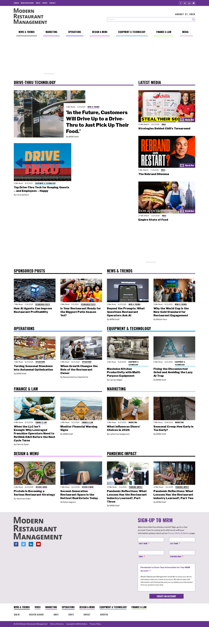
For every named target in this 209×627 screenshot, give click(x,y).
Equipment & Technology (45, 183)
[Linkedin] (189, 3)
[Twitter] (185, 3)
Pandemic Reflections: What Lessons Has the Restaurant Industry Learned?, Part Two (173, 494)
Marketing (133, 422)
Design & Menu (41, 487)
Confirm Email (176, 556)
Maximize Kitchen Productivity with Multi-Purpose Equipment (124, 372)
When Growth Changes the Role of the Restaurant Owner (79, 369)
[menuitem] (16, 3)
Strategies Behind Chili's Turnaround (164, 128)
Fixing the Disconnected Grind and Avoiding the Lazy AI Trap (173, 372)
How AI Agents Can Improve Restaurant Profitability (33, 310)
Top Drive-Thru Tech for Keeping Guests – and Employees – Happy (41, 189)
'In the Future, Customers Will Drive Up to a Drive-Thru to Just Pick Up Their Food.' (97, 121)
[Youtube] (193, 3)
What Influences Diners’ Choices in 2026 (123, 428)
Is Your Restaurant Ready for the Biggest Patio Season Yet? (80, 312)
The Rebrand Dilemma (153, 174)
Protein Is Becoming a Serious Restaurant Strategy (34, 492)
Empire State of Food (153, 219)
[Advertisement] (104, 56)
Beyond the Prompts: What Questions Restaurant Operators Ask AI (126, 312)
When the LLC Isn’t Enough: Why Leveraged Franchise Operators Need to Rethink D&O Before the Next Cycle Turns (34, 433)
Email (141, 556)
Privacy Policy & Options (179, 533)
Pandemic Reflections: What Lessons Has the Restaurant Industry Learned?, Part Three (127, 496)
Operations (40, 362)
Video (164, 124)
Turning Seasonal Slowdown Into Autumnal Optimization (33, 367)
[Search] (193, 19)
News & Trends (93, 106)
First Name (143, 543)
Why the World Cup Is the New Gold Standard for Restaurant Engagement (171, 312)
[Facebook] (180, 3)
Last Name (174, 543)
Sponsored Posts (42, 304)
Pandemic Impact (136, 487)
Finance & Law (41, 422)
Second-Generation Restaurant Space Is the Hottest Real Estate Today (79, 494)
